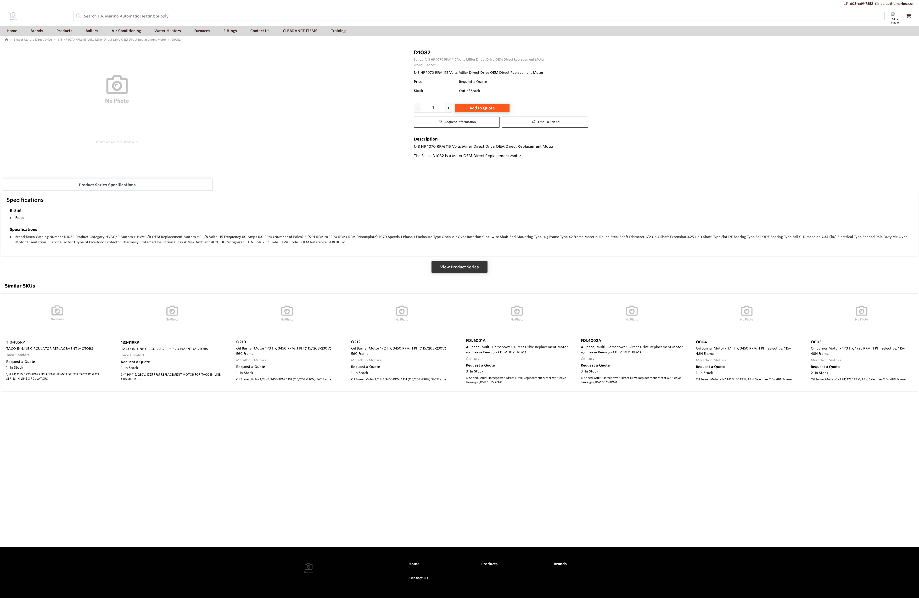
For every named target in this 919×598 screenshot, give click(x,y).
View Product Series (459, 267)
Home (414, 564)
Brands (560, 564)
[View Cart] (908, 16)
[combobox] (478, 16)
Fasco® (21, 217)
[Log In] (895, 16)
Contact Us (418, 578)
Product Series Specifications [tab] (107, 184)
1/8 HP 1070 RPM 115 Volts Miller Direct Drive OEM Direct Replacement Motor (484, 59)
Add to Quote (482, 108)
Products (489, 564)
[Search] (77, 16)
